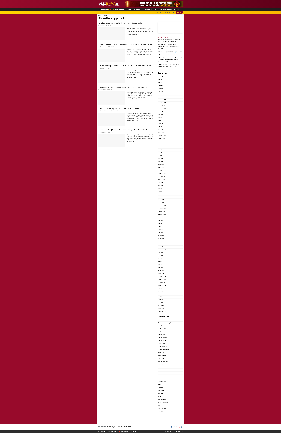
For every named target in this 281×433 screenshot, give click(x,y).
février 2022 (161, 235)
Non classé (160, 387)
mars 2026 (160, 91)
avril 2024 (160, 158)
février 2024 (161, 164)
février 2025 (161, 129)
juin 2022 (160, 223)
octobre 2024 (161, 141)
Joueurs (160, 376)
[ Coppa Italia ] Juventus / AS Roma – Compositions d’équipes (122, 87)
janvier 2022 (161, 238)
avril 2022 (160, 229)
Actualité (160, 326)
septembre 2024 (162, 144)
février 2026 (161, 94)
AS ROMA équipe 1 (162, 334)
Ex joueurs (160, 367)
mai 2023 (160, 191)
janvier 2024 (161, 167)
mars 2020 (160, 303)
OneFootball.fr (127, 426)
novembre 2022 (162, 208)
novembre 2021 (162, 244)
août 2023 (160, 182)
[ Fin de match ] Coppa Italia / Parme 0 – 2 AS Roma (118, 108)
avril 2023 (160, 194)
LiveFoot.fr (120, 426)
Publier (179, 12)
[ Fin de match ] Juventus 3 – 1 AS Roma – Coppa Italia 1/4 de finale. (124, 66)
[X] (165, 12)
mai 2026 (160, 85)
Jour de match (161, 379)
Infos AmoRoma (162, 370)
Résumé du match (162, 399)
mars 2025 (160, 126)
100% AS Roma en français (164, 323)
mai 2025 (160, 120)
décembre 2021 (162, 241)
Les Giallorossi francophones (165, 320)
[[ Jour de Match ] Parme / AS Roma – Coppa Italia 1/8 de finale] (111, 140)
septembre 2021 (162, 250)
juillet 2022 (160, 220)
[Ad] (154, 4)
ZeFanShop (112, 428)
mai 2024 (160, 156)
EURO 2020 (160, 364)
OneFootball (161, 390)
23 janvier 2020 (103, 46)
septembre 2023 (162, 179)
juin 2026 (160, 82)
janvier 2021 (161, 273)
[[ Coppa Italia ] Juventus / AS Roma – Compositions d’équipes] (111, 98)
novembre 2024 (162, 138)
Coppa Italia (161, 352)
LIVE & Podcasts (162, 381)
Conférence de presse (163, 349)
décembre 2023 (162, 170)
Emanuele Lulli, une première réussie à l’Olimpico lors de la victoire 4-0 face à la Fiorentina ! (168, 46)
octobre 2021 (161, 247)
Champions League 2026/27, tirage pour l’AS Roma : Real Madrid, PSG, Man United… (169, 40)
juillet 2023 (160, 185)
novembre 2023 (162, 173)
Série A (159, 405)
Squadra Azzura (162, 414)
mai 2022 (160, 226)
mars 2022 (160, 232)
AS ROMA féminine (162, 337)
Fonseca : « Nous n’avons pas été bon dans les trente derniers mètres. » (125, 44)
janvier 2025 (161, 132)
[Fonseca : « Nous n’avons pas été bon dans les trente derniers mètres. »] (111, 55)
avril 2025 (160, 123)
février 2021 (161, 270)
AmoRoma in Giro (162, 332)
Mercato (160, 384)
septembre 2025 (162, 108)
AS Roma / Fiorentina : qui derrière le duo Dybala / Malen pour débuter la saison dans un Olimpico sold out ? (170, 59)
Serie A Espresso (162, 408)
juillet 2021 (160, 256)
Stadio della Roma (162, 417)
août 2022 (160, 217)
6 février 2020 (102, 25)
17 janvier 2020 (103, 111)
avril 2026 (160, 88)
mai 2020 (160, 297)
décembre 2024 (162, 135)
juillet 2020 (160, 291)
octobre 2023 (161, 176)
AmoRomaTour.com (103, 428)
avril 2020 (160, 300)
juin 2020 (160, 294)
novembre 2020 (162, 279)
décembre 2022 (162, 206)
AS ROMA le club (162, 340)
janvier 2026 (161, 97)
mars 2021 (160, 267)
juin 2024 (160, 153)
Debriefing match (162, 358)
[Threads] (167, 12)
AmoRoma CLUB (162, 329)
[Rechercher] (157, 12)
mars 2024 (160, 161)
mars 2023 (160, 197)
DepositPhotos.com (112, 426)
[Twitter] (174, 427)
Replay (159, 396)
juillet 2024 (160, 150)
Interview (160, 373)
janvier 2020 (161, 308)
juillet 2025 (160, 114)
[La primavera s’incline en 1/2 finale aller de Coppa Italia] (111, 33)
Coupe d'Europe (162, 355)
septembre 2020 (162, 285)
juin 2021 (160, 258)
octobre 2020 (161, 282)
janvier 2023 (161, 203)
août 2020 (160, 288)
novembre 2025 (162, 103)
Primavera (160, 393)
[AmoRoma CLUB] (173, 12)
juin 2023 (160, 188)
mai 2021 (160, 261)
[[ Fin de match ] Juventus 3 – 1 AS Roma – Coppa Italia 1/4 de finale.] (111, 76)
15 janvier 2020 (103, 132)
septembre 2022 (162, 214)
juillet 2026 (160, 79)
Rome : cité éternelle (163, 402)
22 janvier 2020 (103, 68)
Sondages (160, 411)
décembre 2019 (162, 311)
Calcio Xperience (162, 346)
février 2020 (161, 306)
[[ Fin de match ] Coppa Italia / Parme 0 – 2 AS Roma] (111, 119)
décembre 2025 (162, 100)
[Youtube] (170, 12)
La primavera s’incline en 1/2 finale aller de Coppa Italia (120, 23)
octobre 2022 (161, 211)
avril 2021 (160, 264)
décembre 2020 (162, 276)
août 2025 (160, 111)
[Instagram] (161, 12)
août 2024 (160, 147)
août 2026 (160, 76)
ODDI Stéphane (132, 431)
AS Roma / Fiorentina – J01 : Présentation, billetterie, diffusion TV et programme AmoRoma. (168, 66)
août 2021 (160, 253)
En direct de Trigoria (163, 361)
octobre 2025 (161, 106)
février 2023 (161, 200)
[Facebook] (163, 12)
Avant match (161, 343)
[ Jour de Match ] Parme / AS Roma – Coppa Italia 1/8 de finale (123, 130)
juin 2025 (160, 117)
